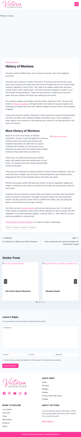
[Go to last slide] (5, 281)
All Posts (45, 386)
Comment (7, 328)
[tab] (36, 302)
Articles (45, 392)
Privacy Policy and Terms (52, 396)
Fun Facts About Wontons (18, 291)
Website (59, 355)
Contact (45, 399)
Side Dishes (7, 420)
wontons (32, 227)
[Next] (75, 281)
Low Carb (6, 413)
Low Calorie (7, 409)
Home (44, 382)
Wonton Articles (12, 62)
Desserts (5, 423)
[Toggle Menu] (77, 4)
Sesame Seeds (53, 291)
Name (6, 355)
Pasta (4, 416)
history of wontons (20, 227)
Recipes (45, 389)
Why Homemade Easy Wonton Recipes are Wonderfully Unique (62, 241)
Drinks (4, 426)
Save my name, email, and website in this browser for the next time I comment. (33, 360)
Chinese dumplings (20, 104)
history (9, 227)
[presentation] (20, 274)
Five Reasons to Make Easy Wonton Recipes (19, 240)
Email (32, 355)
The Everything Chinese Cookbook (19, 222)
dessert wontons (27, 208)
